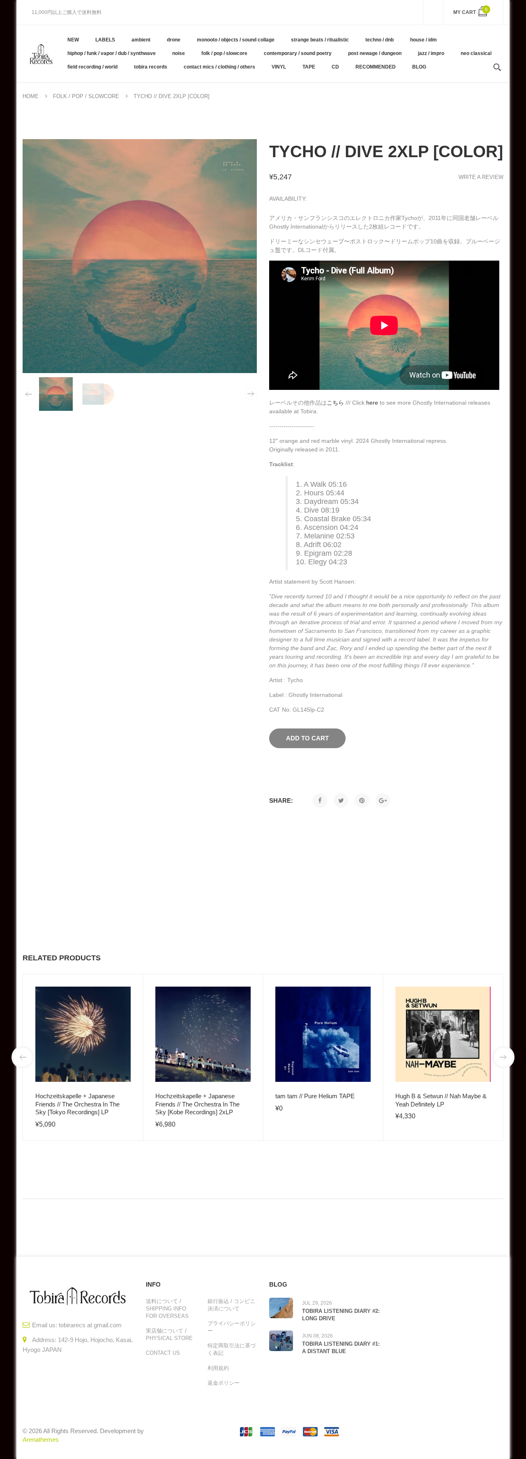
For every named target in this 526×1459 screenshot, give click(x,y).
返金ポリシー (224, 1383)
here (372, 402)
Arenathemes (41, 1439)
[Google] (383, 800)
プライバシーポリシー (232, 1327)
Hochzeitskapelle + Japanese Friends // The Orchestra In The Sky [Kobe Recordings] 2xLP (197, 1104)
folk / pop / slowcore (86, 96)
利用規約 (218, 1368)
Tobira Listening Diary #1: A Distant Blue (341, 1347)
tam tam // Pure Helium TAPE (315, 1096)
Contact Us (163, 1353)
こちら (335, 402)
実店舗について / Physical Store (169, 1334)
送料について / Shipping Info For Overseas (167, 1308)
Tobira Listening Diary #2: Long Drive (341, 1315)
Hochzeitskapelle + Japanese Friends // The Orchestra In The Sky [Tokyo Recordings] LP (77, 1104)
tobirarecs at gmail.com (90, 1325)
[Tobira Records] (41, 53)
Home (31, 96)
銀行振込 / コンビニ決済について (231, 1305)
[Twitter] (341, 800)
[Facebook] (320, 800)
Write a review (481, 177)
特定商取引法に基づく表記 (232, 1349)
